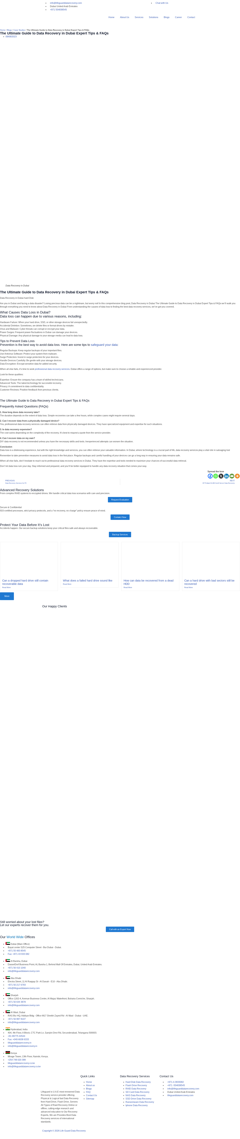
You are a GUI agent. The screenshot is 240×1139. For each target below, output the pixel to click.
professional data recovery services (52, 369)
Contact (191, 17)
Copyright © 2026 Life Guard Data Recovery (64, 1131)
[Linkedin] (226, 476)
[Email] (231, 476)
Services (139, 17)
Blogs (166, 17)
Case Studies (19, 30)
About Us (124, 17)
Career (178, 17)
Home (111, 17)
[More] (237, 476)
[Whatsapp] (215, 476)
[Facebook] (210, 476)
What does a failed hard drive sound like (87, 580)
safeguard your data (104, 344)
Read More (6, 587)
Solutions (153, 17)
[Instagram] (139, 1133)
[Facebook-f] (132, 1133)
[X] (221, 476)
